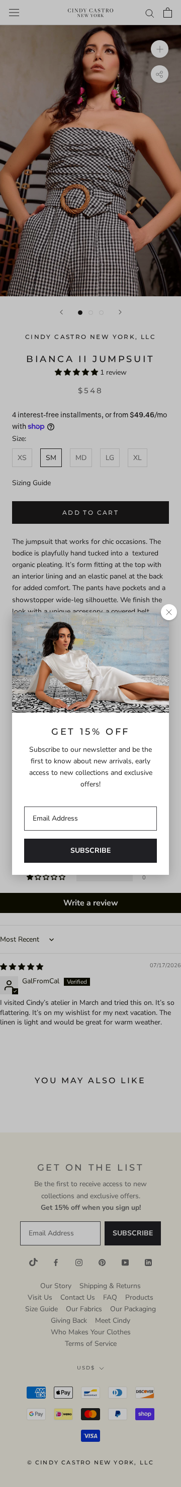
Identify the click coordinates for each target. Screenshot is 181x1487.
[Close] (169, 612)
